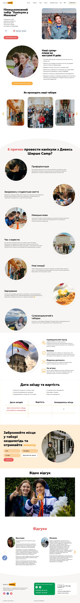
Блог (61, 2)
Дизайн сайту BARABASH (39, 600)
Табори (34, 2)
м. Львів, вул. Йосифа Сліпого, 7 (64, 586)
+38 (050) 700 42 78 (41, 590)
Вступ (28, 2)
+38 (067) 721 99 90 (41, 592)
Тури (40, 2)
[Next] (73, 551)
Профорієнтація (54, 2)
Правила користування (63, 593)
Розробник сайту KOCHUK (8, 600)
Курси (45, 2)
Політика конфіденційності (64, 591)
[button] (3, 114)
